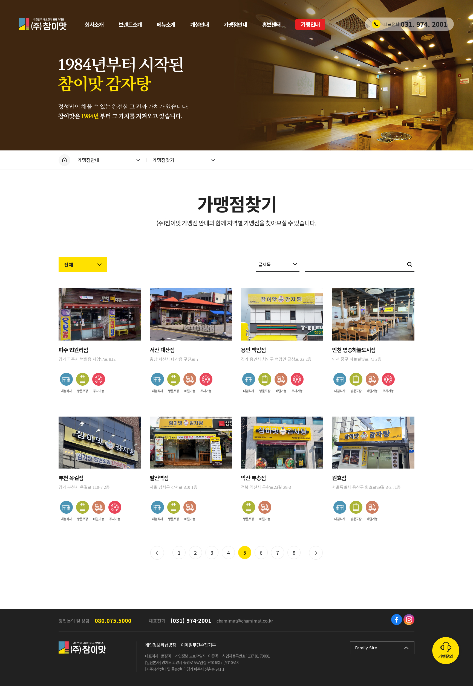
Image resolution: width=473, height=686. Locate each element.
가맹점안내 (88, 159)
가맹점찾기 (163, 159)
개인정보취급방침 (160, 644)
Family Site (366, 647)
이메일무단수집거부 (198, 644)
